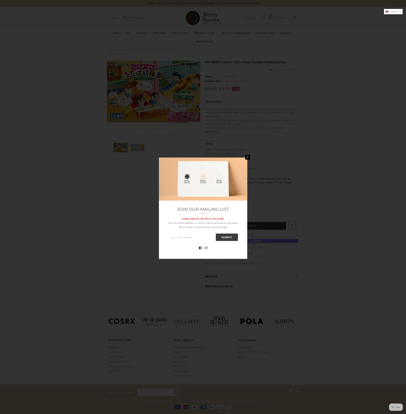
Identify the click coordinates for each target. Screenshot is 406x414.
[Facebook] (200, 247)
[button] (393, 11)
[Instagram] (206, 247)
